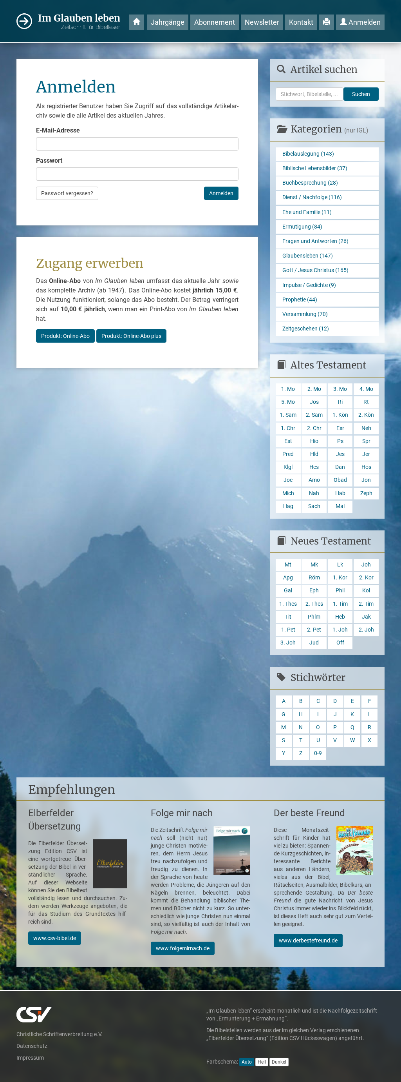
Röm (314, 577)
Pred (288, 454)
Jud (314, 642)
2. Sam (314, 415)
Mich (288, 493)
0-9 (318, 753)
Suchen (361, 94)
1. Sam (288, 415)
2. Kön (366, 415)
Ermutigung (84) (302, 226)
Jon (366, 480)
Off (340, 642)
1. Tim (340, 604)
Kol (366, 590)
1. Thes (288, 604)
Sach (314, 506)
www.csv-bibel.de (54, 938)
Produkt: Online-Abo (65, 336)
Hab (340, 493)
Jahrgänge (167, 22)
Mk (314, 564)
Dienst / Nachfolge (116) (312, 197)
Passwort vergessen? (67, 193)
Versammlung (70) (305, 314)
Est (288, 441)
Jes (340, 454)
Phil (340, 590)
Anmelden (364, 22)
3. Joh (288, 642)
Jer (366, 454)
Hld (314, 454)
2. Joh (366, 629)
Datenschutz (31, 1046)
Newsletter (262, 22)
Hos (366, 467)
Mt (288, 564)
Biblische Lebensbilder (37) (314, 168)
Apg (288, 577)
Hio (314, 441)
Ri (340, 402)
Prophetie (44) (299, 299)
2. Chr (314, 428)
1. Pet (288, 629)
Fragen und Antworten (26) (315, 241)
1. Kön (340, 415)
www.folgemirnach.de (183, 948)
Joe (288, 480)
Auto (247, 1062)
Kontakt (301, 22)
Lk (340, 564)
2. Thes (314, 604)
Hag (288, 506)
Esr (340, 428)
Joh (366, 564)
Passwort (49, 160)
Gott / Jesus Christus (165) (315, 270)
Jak (366, 617)
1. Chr (288, 428)
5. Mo (288, 402)
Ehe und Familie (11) (307, 212)
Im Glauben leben (79, 21)
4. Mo (366, 389)
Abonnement (214, 22)
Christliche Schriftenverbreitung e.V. (59, 1034)
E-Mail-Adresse (58, 130)
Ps (340, 441)
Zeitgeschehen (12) (305, 328)
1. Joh (340, 629)
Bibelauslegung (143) (308, 154)
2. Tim (366, 604)
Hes (314, 467)
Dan (340, 467)
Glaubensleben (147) (307, 255)
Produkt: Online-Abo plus (131, 336)
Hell (262, 1062)
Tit (288, 617)
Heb (340, 617)
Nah (314, 493)
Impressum (30, 1058)
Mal (340, 506)
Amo (314, 480)
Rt (366, 402)
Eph (314, 590)
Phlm (314, 617)
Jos (314, 402)
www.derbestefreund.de (308, 940)
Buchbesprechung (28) (310, 183)
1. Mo (288, 389)
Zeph (366, 493)
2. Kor (366, 577)
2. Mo (314, 389)
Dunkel (279, 1062)
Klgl (288, 467)
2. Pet (314, 629)
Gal (288, 590)
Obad (340, 480)
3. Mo (340, 389)
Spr (366, 441)
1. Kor (340, 577)
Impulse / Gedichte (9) (309, 285)
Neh (366, 428)
